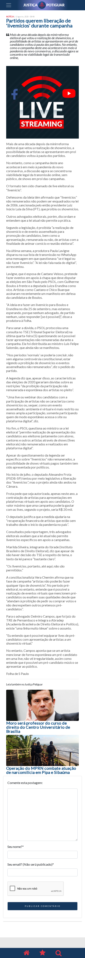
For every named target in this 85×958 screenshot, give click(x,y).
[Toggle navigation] (8, 5)
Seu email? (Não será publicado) (30, 864)
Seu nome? (15, 847)
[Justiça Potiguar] (26, 953)
